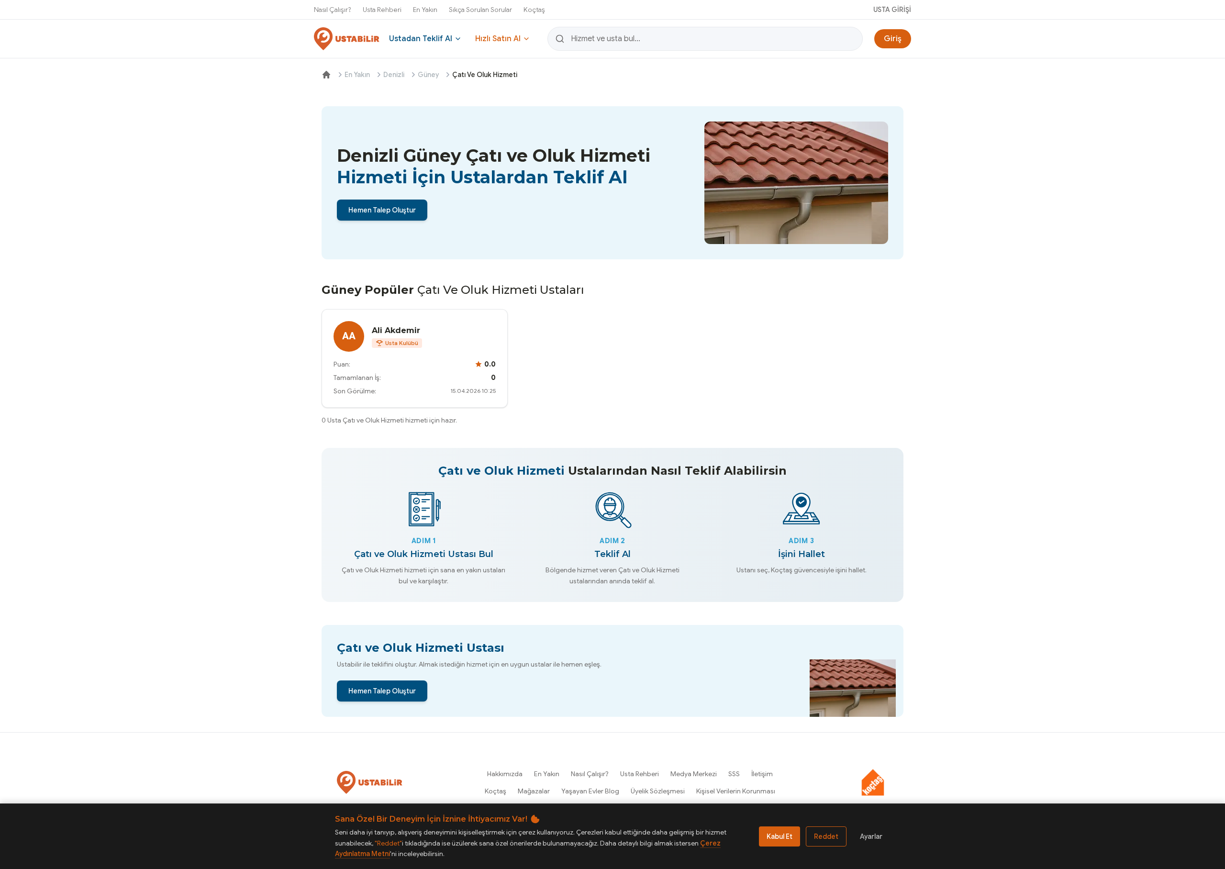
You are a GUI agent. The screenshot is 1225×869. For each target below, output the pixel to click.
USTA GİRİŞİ (892, 9)
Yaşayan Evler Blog (590, 791)
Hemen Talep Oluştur (382, 210)
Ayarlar (871, 836)
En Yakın (425, 9)
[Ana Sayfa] (326, 74)
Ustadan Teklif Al (420, 39)
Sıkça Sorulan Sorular (480, 9)
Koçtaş (534, 9)
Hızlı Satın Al (498, 39)
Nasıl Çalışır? (332, 9)
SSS (734, 773)
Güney (428, 74)
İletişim (762, 773)
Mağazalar (534, 791)
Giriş (893, 39)
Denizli (393, 74)
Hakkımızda (505, 773)
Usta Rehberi (382, 9)
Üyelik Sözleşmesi (658, 791)
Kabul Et (779, 836)
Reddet (826, 836)
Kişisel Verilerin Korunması (735, 791)
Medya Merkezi (693, 773)
